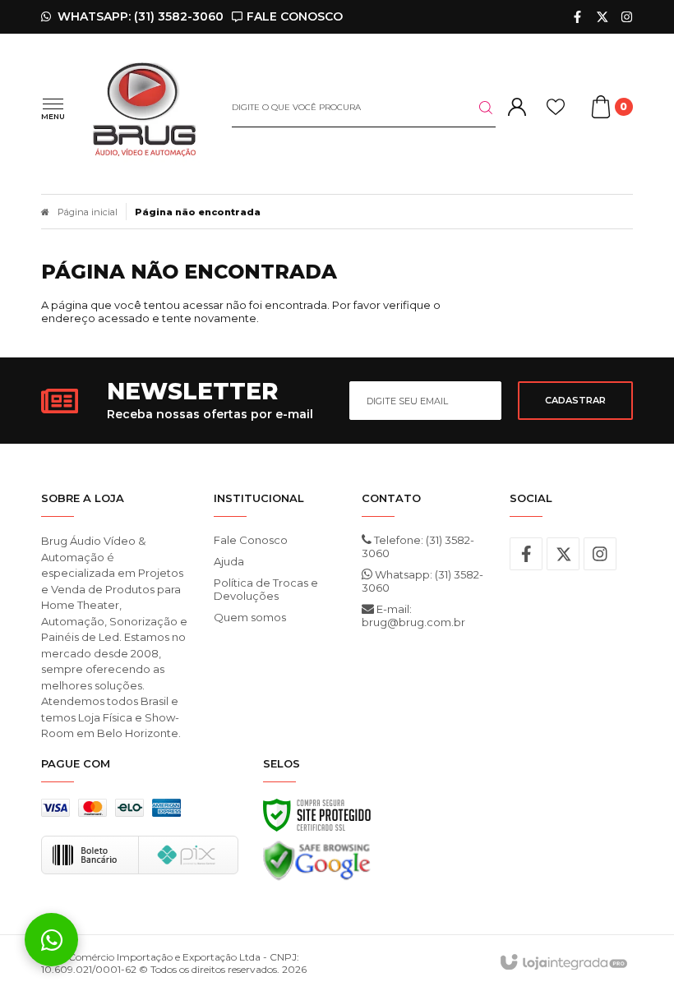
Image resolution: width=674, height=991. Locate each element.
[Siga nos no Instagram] (627, 17)
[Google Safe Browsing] (317, 865)
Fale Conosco (251, 539)
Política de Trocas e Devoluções (266, 589)
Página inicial (88, 212)
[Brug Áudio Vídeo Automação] (144, 107)
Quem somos (250, 617)
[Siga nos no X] (602, 17)
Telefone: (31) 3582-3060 (418, 546)
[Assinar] (575, 400)
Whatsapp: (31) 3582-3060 (422, 581)
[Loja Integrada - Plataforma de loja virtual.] (562, 963)
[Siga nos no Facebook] (577, 17)
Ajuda (229, 561)
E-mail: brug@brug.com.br (413, 615)
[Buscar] (475, 107)
